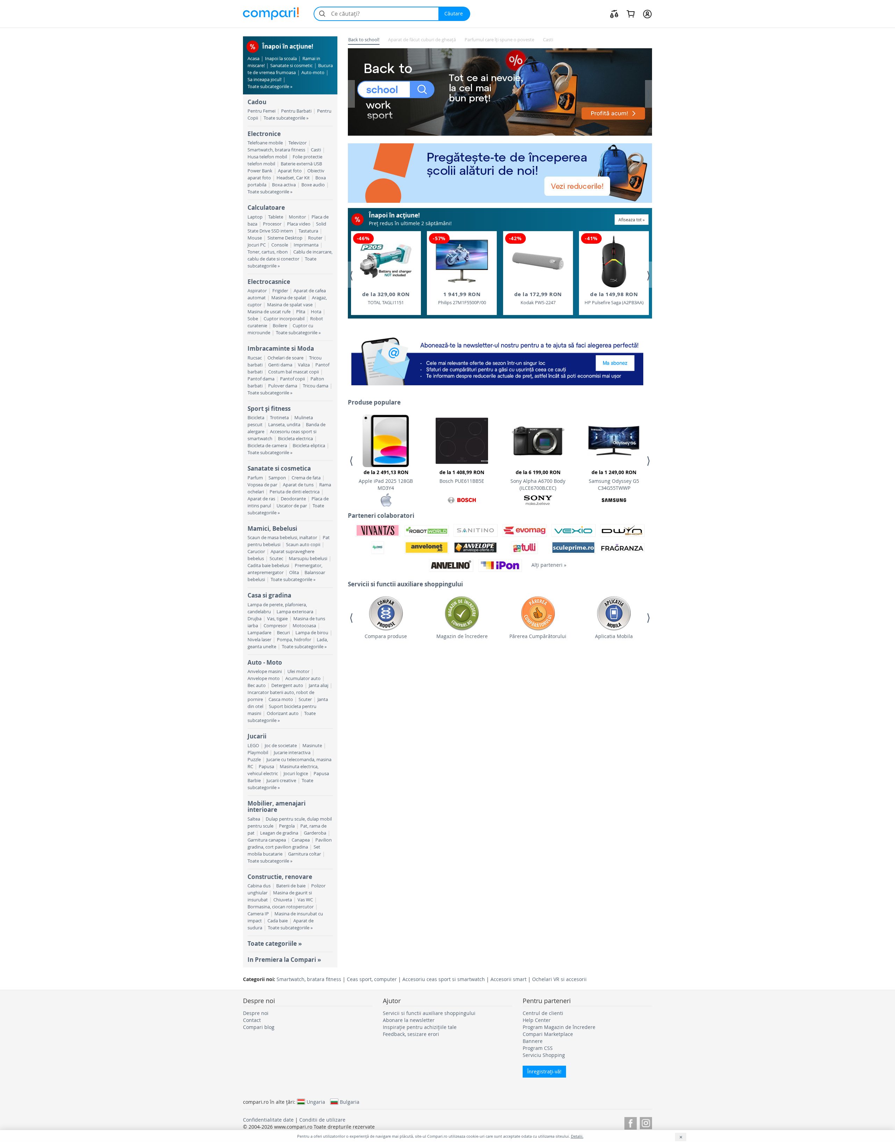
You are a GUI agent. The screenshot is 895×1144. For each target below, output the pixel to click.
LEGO (253, 746)
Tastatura (308, 231)
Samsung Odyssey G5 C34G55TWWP (614, 480)
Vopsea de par (262, 485)
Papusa (266, 767)
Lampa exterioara (295, 612)
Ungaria (316, 1102)
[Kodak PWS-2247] (538, 261)
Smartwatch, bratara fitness (276, 150)
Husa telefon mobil (267, 157)
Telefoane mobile (265, 143)
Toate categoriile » (275, 943)
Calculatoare (266, 207)
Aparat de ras (261, 499)
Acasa (253, 59)
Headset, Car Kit (293, 178)
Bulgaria (349, 1102)
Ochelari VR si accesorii (559, 979)
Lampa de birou (311, 633)
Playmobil (258, 753)
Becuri (283, 633)
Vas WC (305, 900)
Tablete (275, 217)
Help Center (537, 1020)
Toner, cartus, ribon (268, 252)
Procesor (272, 224)
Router (315, 238)
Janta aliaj (318, 685)
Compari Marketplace (548, 1034)
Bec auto (257, 685)
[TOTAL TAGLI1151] (386, 261)
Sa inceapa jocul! (264, 80)
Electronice (264, 134)
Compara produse (386, 636)
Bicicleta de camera (267, 446)
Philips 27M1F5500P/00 (462, 298)
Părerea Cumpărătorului (537, 636)
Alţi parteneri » (548, 565)
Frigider (280, 291)
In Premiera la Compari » (284, 960)
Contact (252, 1020)
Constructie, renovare (280, 877)
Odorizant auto (283, 713)
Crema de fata (306, 478)
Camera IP (258, 914)
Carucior (256, 552)
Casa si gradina (269, 595)
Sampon (277, 478)
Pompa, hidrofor (294, 640)
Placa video (298, 224)
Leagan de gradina (279, 833)
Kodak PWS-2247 (538, 298)
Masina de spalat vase (290, 305)
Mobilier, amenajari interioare (277, 806)
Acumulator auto (303, 678)
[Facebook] (630, 1122)
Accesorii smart (509, 979)
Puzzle (254, 760)
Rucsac (255, 358)
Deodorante (293, 499)
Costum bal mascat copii (293, 372)
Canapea (301, 840)
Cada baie (277, 921)
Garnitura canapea (267, 840)
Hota (316, 312)
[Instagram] (646, 1122)
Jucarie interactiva (292, 753)
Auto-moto (312, 73)
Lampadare (259, 633)
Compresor (275, 626)
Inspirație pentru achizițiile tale (420, 1027)
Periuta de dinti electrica (295, 492)
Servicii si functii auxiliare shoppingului (429, 1013)
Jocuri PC (257, 245)
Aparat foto (290, 171)
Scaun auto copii (303, 545)
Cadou (257, 102)
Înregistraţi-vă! (544, 1071)
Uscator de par (292, 506)
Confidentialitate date (268, 1119)
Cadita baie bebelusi (268, 566)
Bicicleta (256, 418)
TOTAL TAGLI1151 (386, 298)
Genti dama (280, 365)
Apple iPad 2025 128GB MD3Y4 (386, 480)
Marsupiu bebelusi (308, 559)
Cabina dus (259, 886)
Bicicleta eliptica (309, 446)
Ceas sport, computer (372, 979)
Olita (294, 572)
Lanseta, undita (284, 425)
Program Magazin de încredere (559, 1027)
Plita (300, 312)
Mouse (255, 238)
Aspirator (257, 291)
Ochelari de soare (285, 358)
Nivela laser (259, 640)
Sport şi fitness (269, 409)
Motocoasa (304, 626)
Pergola (287, 826)
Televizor (297, 143)
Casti (316, 150)
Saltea (254, 819)
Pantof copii (292, 379)
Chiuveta (282, 900)
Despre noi (255, 1013)
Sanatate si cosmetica (279, 468)
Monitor (297, 217)
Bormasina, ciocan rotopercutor (281, 907)
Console (279, 245)
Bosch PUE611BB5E (461, 476)
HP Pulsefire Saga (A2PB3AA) (614, 298)
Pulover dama (282, 386)
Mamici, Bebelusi (272, 528)
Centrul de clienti (543, 1013)
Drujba (255, 619)
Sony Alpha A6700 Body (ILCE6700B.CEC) (537, 480)
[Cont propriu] (647, 13)
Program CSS (538, 1048)
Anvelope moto (264, 678)
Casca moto (280, 699)
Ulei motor (298, 671)
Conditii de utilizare (322, 1119)
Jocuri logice (296, 774)
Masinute (312, 746)
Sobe (253, 319)
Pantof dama (261, 379)
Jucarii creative (281, 781)
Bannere (533, 1041)
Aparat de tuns (298, 485)
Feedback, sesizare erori (411, 1034)
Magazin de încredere (462, 636)
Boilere (280, 326)
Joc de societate (281, 746)
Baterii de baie (291, 886)
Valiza (304, 365)
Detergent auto (287, 685)
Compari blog (258, 1027)
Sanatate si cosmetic (291, 66)
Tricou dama (315, 386)
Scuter (305, 699)
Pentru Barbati (296, 111)
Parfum (255, 478)
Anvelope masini (265, 671)
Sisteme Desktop (284, 238)
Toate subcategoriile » (270, 87)
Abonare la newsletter (409, 1020)
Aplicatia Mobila (614, 636)
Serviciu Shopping (544, 1055)
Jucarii (257, 736)
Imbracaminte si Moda (281, 348)
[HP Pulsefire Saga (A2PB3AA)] (614, 261)
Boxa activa (284, 185)
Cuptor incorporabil (284, 319)
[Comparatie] (614, 13)
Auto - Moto (265, 662)
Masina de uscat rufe (269, 312)
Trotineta (279, 418)
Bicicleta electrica (295, 439)
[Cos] (630, 13)
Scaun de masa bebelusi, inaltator (282, 538)
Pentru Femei (261, 111)
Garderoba (315, 833)
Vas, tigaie (277, 619)
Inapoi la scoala (281, 59)
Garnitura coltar (304, 854)
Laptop (255, 217)
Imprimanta (306, 245)
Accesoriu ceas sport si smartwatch (443, 979)
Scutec (276, 559)
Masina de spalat (288, 298)
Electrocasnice (269, 282)
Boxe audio (313, 185)
